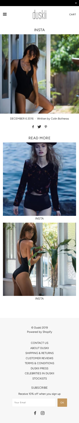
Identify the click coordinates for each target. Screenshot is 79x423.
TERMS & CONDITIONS (39, 363)
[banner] (39, 14)
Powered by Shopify (39, 332)
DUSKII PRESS (39, 368)
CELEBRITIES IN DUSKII (39, 373)
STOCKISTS (39, 378)
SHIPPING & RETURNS (39, 353)
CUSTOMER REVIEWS (39, 358)
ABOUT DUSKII (39, 348)
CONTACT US (39, 343)
